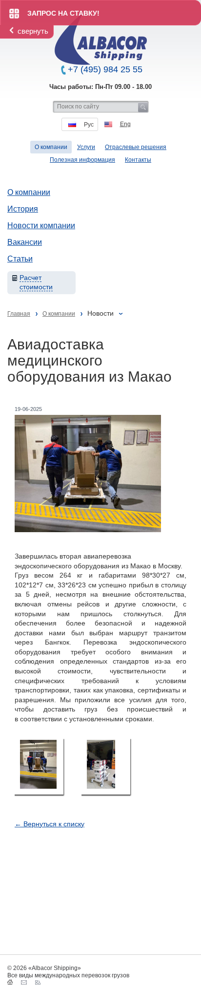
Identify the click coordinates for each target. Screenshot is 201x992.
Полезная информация (82, 159)
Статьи (20, 259)
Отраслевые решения (135, 147)
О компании (28, 192)
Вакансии (24, 242)
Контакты (138, 159)
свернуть (33, 31)
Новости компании (41, 225)
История (22, 209)
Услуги (86, 147)
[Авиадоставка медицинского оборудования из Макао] (39, 767)
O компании (51, 147)
